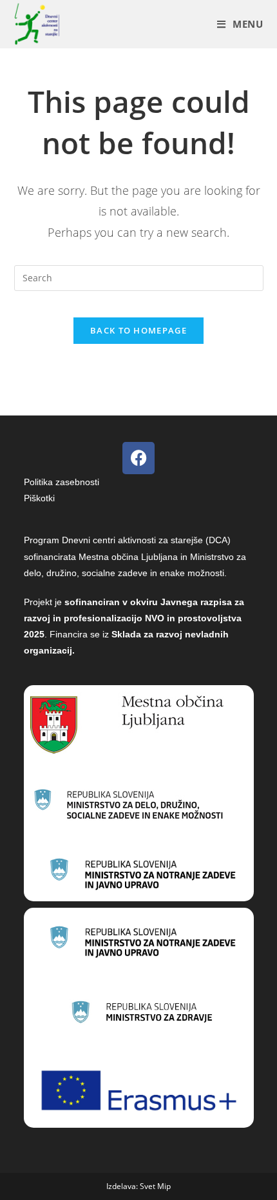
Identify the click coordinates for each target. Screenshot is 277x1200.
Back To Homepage (138, 330)
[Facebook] (138, 458)
